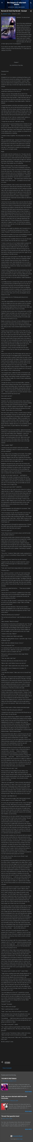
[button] (31, 11)
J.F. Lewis (7, 1062)
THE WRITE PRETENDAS (8, 1078)
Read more (28, 1091)
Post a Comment (7, 1068)
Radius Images (20, 1139)
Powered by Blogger (17, 1136)
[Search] (31, 3)
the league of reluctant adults (16, 4)
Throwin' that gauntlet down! (10, 1116)
